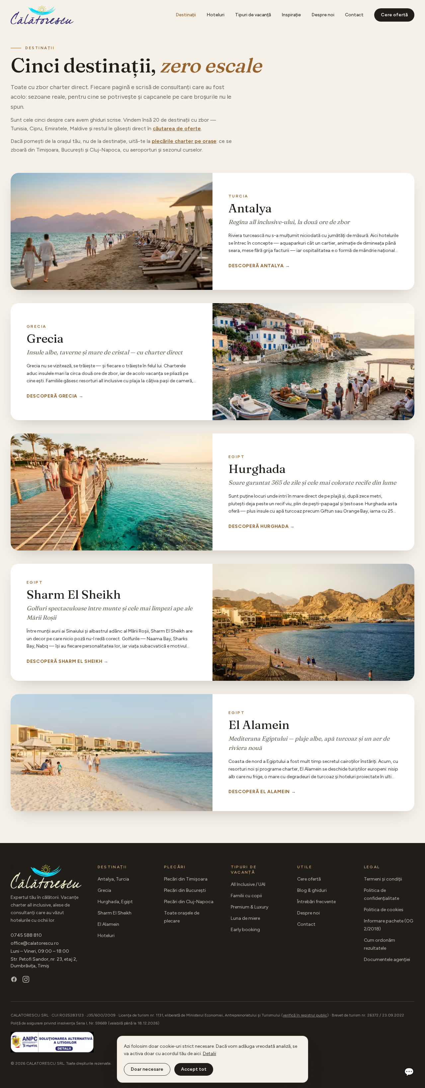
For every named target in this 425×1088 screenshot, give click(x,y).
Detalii (209, 1053)
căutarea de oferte (177, 128)
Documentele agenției (387, 959)
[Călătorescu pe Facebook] (14, 979)
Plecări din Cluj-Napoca (188, 902)
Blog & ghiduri (312, 890)
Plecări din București (185, 890)
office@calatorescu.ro (35, 943)
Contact (354, 15)
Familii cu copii (246, 896)
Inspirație (291, 15)
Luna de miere (245, 918)
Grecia (104, 890)
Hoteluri (215, 15)
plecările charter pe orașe (184, 141)
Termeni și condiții (383, 879)
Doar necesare (147, 1069)
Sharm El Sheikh (114, 913)
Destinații (186, 15)
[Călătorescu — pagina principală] (42, 14)
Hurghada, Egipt (115, 902)
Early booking (245, 929)
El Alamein (108, 924)
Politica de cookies (383, 909)
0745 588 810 (26, 935)
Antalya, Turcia (113, 879)
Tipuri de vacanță (253, 15)
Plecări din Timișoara (186, 879)
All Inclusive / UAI (248, 884)
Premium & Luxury (249, 907)
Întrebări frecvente (316, 902)
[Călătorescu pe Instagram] (26, 979)
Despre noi (322, 15)
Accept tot (194, 1069)
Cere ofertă (394, 15)
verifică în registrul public (305, 1015)
